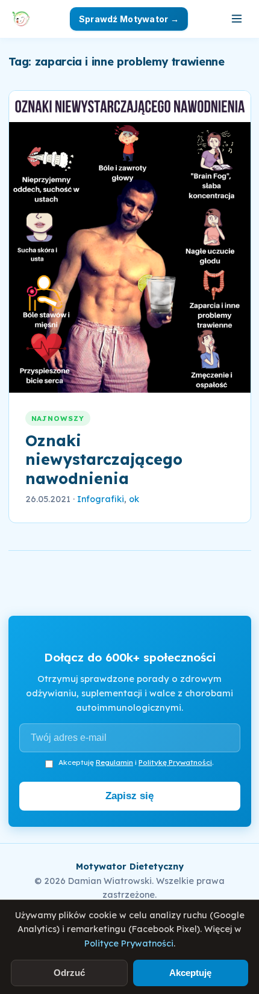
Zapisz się (129, 796)
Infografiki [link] (100, 499)
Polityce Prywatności (128, 943)
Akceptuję (190, 973)
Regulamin (114, 762)
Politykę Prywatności (175, 762)
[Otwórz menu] (236, 18)
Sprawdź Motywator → (129, 19)
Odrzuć (69, 973)
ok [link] (134, 499)
